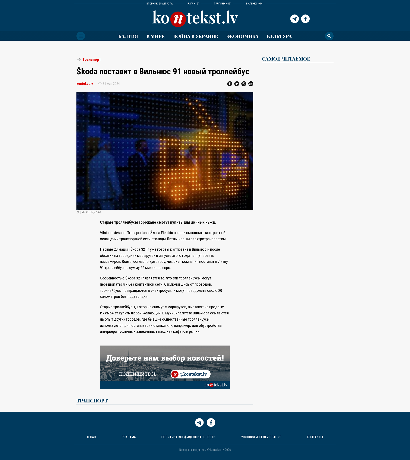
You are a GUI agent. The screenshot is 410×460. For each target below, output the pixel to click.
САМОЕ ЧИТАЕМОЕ (286, 58)
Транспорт (91, 59)
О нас (91, 437)
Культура (279, 36)
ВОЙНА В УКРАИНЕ (195, 36)
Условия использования (261, 437)
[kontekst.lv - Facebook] (305, 18)
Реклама (129, 437)
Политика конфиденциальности (188, 437)
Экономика (242, 36)
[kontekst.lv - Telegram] (294, 18)
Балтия (128, 36)
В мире (155, 36)
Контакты (315, 437)
